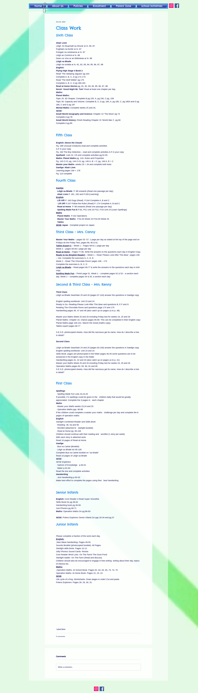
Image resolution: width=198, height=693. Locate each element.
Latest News (60, 629)
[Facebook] (177, 5)
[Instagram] (171, 5)
